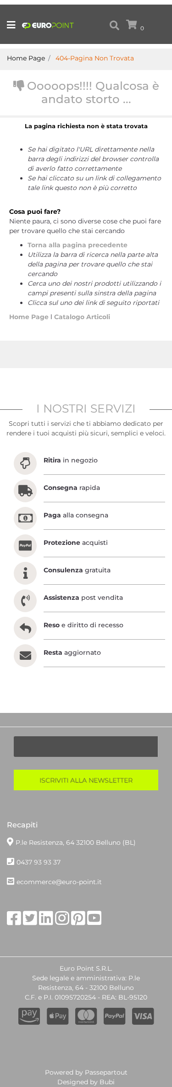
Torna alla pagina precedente (78, 245)
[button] (86, 780)
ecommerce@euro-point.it (59, 882)
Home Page (29, 317)
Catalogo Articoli (82, 317)
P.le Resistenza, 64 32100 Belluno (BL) (76, 842)
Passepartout (106, 1072)
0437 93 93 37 (39, 862)
